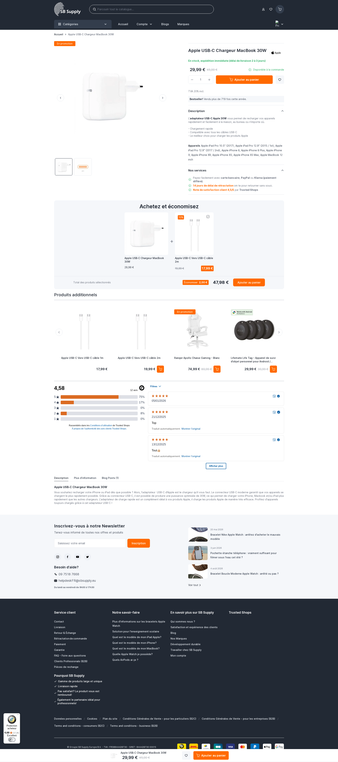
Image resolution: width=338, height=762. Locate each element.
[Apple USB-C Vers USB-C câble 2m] (141, 330)
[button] (276, 53)
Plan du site (110, 718)
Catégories (70, 24)
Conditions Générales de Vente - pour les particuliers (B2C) (159, 718)
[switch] (11, 740)
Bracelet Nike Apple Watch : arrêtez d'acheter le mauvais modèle (245, 536)
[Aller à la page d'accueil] (67, 9)
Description (61, 477)
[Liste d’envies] (271, 9)
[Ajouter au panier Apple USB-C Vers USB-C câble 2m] (160, 368)
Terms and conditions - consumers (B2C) (79, 725)
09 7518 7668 (69, 574)
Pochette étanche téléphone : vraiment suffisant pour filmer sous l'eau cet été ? (243, 555)
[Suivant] (164, 97)
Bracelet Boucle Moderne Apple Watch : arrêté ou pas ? (244, 573)
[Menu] (18, 715)
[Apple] (276, 53)
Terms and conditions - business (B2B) (134, 725)
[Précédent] (59, 97)
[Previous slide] (59, 332)
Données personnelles (68, 718)
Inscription (139, 543)
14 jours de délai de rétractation (213, 185)
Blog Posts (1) (110, 477)
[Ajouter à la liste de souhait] (280, 79)
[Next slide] (278, 332)
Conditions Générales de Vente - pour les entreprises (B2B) (238, 718)
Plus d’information (85, 477)
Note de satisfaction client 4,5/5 (213, 189)
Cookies (92, 718)
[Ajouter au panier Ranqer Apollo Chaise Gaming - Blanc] (216, 368)
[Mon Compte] (263, 9)
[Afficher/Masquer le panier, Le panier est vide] (280, 9)
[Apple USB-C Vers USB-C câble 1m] (84, 330)
